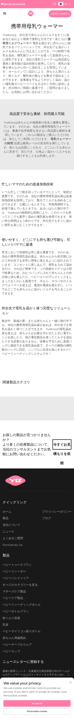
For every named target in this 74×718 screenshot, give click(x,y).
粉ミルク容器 (11, 618)
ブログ (46, 518)
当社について (11, 525)
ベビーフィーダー (14, 571)
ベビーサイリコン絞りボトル (22, 631)
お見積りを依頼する (60, 14)
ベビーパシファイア (16, 578)
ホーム (7, 511)
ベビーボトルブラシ (16, 611)
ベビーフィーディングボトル (22, 604)
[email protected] (14, 4)
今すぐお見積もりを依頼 (62, 446)
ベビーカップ (11, 651)
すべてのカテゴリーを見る (20, 584)
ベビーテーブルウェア (17, 644)
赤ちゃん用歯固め (14, 638)
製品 (5, 518)
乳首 (5, 624)
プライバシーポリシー (56, 511)
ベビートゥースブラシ (17, 564)
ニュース (8, 531)
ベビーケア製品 (13, 598)
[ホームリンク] (30, 13)
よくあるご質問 (13, 538)
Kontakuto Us (12, 545)
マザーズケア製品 (14, 591)
